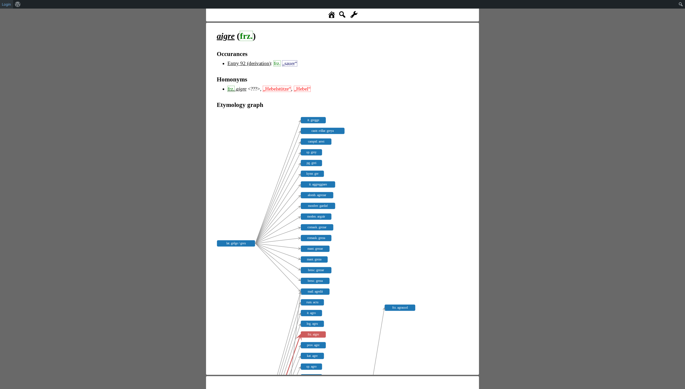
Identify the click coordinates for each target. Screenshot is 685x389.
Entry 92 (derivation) (249, 63)
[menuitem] (17, 4)
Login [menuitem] (6, 4)
